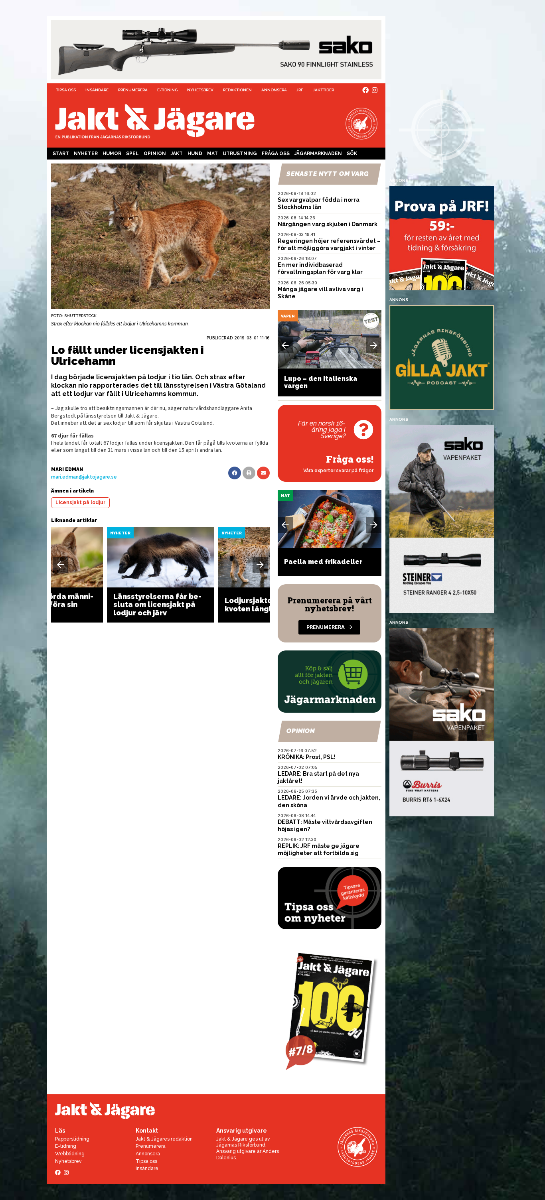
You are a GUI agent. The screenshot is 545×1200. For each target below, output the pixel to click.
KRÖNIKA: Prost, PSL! (307, 757)
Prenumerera (133, 90)
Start (61, 153)
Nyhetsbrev (200, 90)
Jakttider (323, 90)
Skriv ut (249, 473)
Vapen (288, 316)
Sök (352, 153)
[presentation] (60, 565)
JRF (299, 90)
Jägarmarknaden (318, 153)
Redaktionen (237, 90)
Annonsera (274, 90)
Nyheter (86, 153)
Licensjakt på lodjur (80, 502)
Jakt (177, 153)
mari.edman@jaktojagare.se (84, 477)
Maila (263, 473)
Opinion (155, 153)
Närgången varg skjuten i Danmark (327, 224)
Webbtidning (70, 1154)
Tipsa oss (66, 90)
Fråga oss (276, 153)
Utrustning (240, 153)
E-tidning (167, 90)
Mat (212, 153)
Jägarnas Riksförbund (240, 1145)
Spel (132, 153)
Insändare (97, 90)
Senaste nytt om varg (327, 173)
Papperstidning (72, 1139)
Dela (234, 473)
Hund (195, 153)
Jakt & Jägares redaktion (164, 1139)
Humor (112, 153)
